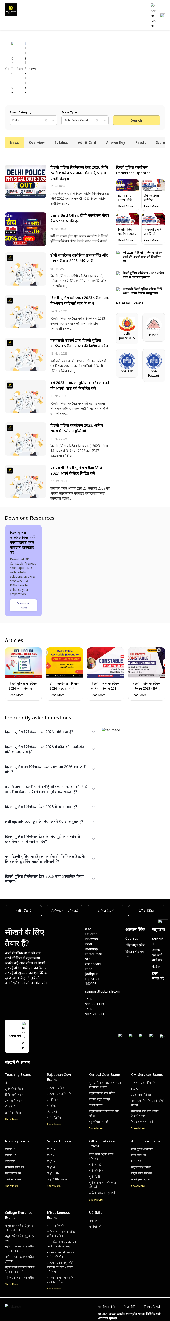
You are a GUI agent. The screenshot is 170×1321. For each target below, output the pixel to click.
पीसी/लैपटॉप (95, 1227)
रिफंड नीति (129, 1307)
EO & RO (137, 1089)
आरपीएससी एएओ (140, 1179)
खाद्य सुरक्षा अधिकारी (142, 1149)
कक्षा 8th (52, 1161)
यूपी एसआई (95, 1164)
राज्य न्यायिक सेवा (56, 1226)
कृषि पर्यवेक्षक (138, 1155)
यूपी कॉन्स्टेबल (96, 1170)
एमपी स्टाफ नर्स (13, 1179)
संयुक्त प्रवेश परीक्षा (141, 1167)
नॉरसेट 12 (10, 1155)
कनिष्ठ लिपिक (54, 1118)
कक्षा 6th (52, 1149)
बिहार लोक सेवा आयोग (142, 1121)
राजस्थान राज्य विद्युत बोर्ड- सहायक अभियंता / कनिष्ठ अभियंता (60, 1267)
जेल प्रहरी (52, 1112)
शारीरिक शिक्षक (13, 1113)
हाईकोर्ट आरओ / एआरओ (102, 1193)
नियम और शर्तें (152, 1307)
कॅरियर (156, 966)
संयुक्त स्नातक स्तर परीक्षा (102, 1093)
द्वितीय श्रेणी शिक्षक (14, 1095)
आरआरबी (10, 1161)
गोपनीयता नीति (106, 1307)
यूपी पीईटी (94, 1177)
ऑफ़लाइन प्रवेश (135, 945)
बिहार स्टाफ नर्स (13, 1173)
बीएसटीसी (10, 1107)
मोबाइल (93, 1221)
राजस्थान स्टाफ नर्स (14, 1167)
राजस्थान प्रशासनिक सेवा (59, 1094)
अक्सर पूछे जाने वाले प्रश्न (157, 955)
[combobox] (12, 120)
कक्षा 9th (52, 1167)
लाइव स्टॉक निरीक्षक (141, 1173)
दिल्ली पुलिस (95, 1105)
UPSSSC (136, 1161)
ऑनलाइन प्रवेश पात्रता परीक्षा (19, 1277)
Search (136, 120)
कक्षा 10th (53, 1173)
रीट (6, 1083)
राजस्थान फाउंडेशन (56, 1088)
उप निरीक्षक (53, 1100)
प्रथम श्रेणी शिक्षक (14, 1101)
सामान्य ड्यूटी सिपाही (99, 1099)
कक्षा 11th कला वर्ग (57, 1179)
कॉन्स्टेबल (52, 1106)
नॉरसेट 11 (10, 1149)
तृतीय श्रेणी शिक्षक (14, 1089)
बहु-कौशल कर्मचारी (99, 1121)
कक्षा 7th (52, 1155)
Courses (131, 938)
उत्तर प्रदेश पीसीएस (141, 1095)
